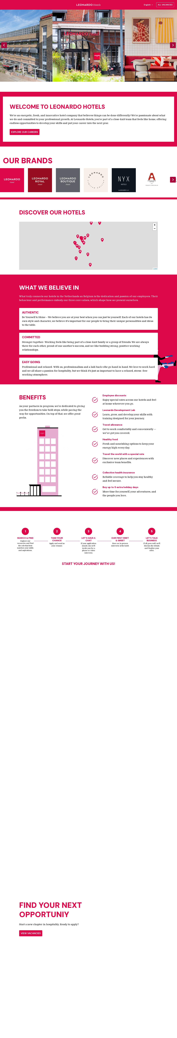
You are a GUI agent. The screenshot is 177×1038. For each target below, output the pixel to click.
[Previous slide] (4, 45)
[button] (85, 238)
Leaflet (155, 269)
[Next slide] (173, 45)
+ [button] (154, 224)
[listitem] (88, 46)
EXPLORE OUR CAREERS (24, 132)
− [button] (154, 228)
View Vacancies (31, 933)
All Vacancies (165, 4)
